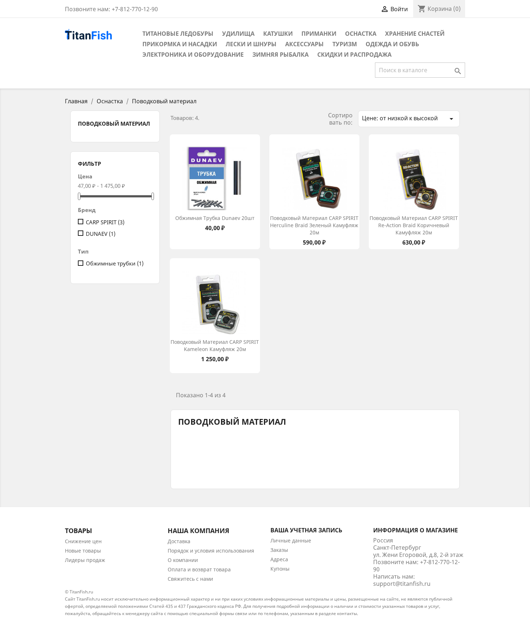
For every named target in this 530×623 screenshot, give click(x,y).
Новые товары (83, 550)
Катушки (278, 34)
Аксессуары (304, 44)
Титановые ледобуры (177, 34)
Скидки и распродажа (354, 55)
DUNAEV (100, 233)
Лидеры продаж (85, 560)
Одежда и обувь (392, 44)
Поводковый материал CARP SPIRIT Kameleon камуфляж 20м (215, 345)
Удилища (238, 34)
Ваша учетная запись (306, 530)
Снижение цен (83, 541)
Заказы (279, 549)
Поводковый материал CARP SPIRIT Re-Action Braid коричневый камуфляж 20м (414, 225)
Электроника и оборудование (193, 55)
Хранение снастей (415, 34)
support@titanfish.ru (401, 584)
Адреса (279, 559)
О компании (183, 560)
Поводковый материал (114, 123)
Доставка (179, 541)
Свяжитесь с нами (190, 578)
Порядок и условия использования (211, 550)
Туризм (344, 44)
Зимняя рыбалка (280, 55)
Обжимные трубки (114, 263)
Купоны (280, 568)
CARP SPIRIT (105, 222)
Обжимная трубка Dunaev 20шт (215, 218)
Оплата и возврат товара (199, 569)
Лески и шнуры (251, 44)
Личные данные (290, 540)
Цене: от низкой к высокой (409, 118)
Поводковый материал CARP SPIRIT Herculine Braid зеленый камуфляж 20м (314, 225)
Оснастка (360, 34)
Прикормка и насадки (179, 44)
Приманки (318, 34)
